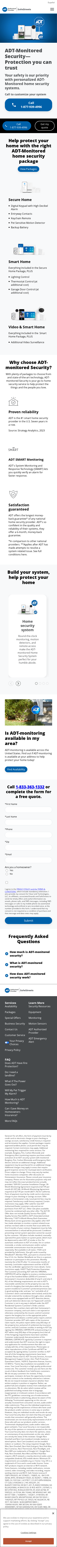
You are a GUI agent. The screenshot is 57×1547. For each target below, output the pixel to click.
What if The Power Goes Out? (15, 1083)
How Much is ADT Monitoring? (15, 1101)
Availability (11, 1006)
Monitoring (35, 1018)
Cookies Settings (28, 1532)
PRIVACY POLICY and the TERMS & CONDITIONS (25, 890)
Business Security (15, 1023)
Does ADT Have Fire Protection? (16, 1064)
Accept (28, 1541)
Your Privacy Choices (17, 1042)
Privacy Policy (12, 1050)
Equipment (35, 1012)
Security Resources (39, 1006)
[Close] (53, 1513)
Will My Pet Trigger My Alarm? (15, 1092)
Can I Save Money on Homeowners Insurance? (16, 1112)
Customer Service (15, 1035)
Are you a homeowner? (18, 867)
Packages (10, 1012)
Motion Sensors (38, 1023)
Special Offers (13, 1018)
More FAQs (11, 1121)
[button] (28, 953)
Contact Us (11, 1029)
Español (51, 2)
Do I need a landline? (11, 1073)
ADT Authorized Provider (38, 1031)
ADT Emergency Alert (38, 1040)
